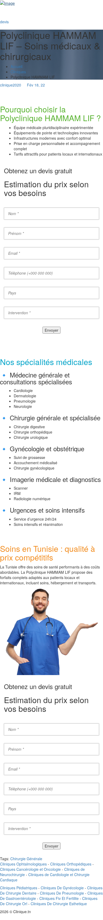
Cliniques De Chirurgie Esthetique (59, 903)
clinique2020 (10, 85)
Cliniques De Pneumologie (62, 893)
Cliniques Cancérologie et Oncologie (30, 869)
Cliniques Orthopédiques (70, 864)
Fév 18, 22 (36, 85)
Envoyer (51, 330)
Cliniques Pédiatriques (18, 887)
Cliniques (18, 71)
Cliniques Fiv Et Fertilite (59, 898)
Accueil (16, 66)
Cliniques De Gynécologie (62, 887)
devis (4, 21)
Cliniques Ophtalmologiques (23, 864)
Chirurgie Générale (26, 858)
